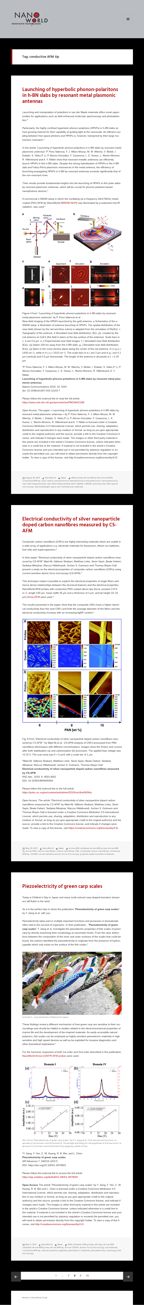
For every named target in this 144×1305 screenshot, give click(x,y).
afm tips (98, 1244)
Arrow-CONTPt (72, 1247)
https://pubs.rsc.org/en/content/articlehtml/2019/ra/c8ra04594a (57, 792)
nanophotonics (61, 480)
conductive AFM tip (31, 480)
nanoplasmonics (109, 480)
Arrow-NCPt (107, 477)
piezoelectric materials (79, 1250)
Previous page (16, 1277)
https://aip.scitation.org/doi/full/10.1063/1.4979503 (50, 1177)
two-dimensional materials (70, 486)
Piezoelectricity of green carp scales (62, 886)
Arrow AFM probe (92, 477)
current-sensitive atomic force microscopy (58, 854)
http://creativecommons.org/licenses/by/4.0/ (59, 1224)
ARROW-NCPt (69, 203)
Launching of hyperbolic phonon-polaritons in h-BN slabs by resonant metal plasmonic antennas (70, 95)
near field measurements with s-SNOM (65, 483)
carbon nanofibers (46, 851)
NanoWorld (50, 477)
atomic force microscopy (92, 1247)
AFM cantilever (74, 1244)
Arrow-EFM (33, 597)
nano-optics (47, 480)
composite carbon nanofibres (94, 851)
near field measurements (34, 483)
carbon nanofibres (65, 851)
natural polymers (49, 1250)
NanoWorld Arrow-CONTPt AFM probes (44, 1056)
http (24, 402)
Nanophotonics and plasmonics (85, 480)
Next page (128, 1277)
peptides (63, 1250)
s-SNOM (87, 483)
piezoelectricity (98, 1250)
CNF (77, 851)
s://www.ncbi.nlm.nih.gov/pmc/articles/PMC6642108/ (55, 402)
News (63, 477)
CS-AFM (33, 854)
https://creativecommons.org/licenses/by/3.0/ (93, 828)
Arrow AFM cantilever (79, 848)
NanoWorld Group (39, 1298)
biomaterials (111, 1247)
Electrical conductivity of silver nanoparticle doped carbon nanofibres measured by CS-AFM (71, 525)
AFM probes (77, 477)
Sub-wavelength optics (45, 486)
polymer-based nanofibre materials (97, 854)
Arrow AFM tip (57, 1247)
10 (88, 1275)
